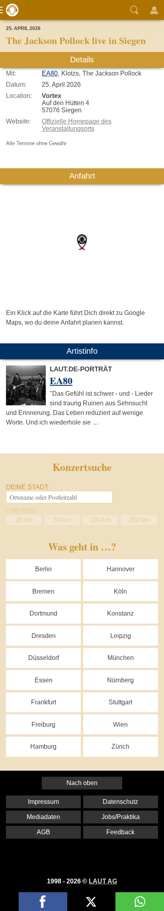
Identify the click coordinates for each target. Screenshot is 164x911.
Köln (120, 591)
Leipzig (120, 635)
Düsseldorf (43, 657)
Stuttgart (120, 702)
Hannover (121, 569)
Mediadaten (43, 816)
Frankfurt (43, 702)
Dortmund (43, 613)
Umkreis (20, 510)
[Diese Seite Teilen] (43, 901)
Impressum (43, 801)
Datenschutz (120, 801)
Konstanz (120, 613)
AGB (43, 832)
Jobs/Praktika (121, 816)
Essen (44, 680)
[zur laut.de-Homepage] (10, 10)
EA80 (50, 73)
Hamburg (43, 746)
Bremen (43, 591)
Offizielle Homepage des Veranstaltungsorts (76, 125)
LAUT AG (103, 881)
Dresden (43, 635)
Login (154, 10)
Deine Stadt (27, 487)
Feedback (120, 832)
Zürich (120, 746)
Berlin (43, 569)
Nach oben (82, 782)
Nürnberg (120, 680)
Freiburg (43, 724)
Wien (120, 724)
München (120, 657)
